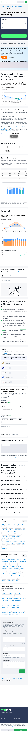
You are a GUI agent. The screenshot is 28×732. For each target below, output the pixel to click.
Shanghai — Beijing (15, 607)
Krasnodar (14, 573)
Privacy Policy (16, 722)
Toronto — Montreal (16, 610)
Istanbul (14, 566)
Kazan (7, 564)
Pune (15, 527)
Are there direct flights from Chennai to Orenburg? (10, 485)
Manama (4, 545)
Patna (18, 543)
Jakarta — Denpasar (6, 610)
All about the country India (7, 409)
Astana (21, 568)
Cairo (3, 578)
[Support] (18, 2)
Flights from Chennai (16, 6)
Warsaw (22, 571)
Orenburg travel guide (20, 126)
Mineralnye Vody (22, 561)
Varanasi (13, 543)
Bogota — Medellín (14, 603)
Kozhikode (8, 541)
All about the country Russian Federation (10, 421)
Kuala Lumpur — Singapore (18, 612)
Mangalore (22, 541)
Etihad (5, 353)
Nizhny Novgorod (13, 561)
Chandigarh (4, 548)
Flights (7, 6)
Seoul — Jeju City (17, 593)
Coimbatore (4, 529)
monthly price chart (8, 130)
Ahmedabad (8, 578)
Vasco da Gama (17, 538)
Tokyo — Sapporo (5, 600)
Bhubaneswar (15, 541)
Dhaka (8, 543)
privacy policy (10, 726)
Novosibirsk (19, 559)
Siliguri (3, 543)
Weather (20, 406)
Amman (15, 578)
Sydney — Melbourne (19, 596)
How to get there (13, 406)
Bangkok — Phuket (15, 605)
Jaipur (24, 538)
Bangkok (22, 531)
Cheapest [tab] (4, 57)
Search (14, 36)
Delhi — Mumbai (5, 603)
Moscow (3, 559)
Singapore (9, 527)
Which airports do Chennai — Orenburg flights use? (12, 494)
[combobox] (14, 276)
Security (15, 720)
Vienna (13, 571)
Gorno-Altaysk (14, 564)
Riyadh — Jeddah (5, 607)
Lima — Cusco (18, 614)
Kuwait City (4, 536)
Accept (20, 730)
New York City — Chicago (7, 598)
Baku (3, 564)
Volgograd (16, 568)
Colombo (11, 529)
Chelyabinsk (4, 568)
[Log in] (26, 2)
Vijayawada (18, 534)
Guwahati (4, 538)
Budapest (8, 573)
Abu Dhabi (4, 531)
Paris (3, 573)
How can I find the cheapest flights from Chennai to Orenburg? (12, 508)
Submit (22, 671)
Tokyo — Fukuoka (5, 605)
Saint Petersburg (11, 559)
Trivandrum (11, 534)
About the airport (15, 429)
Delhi (3, 524)
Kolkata (3, 527)
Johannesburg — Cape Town (8, 614)
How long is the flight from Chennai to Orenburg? (12, 476)
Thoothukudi (4, 534)
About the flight (3, 43)
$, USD (21, 2)
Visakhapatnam (12, 536)
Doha (3, 541)
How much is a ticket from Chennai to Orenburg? (12, 498)
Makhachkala (14, 575)
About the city (5, 406)
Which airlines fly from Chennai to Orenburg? (12, 489)
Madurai (19, 527)
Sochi (25, 559)
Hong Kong (10, 545)
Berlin (18, 571)
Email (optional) (5, 653)
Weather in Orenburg (5, 213)
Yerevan (8, 566)
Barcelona (21, 575)
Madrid (17, 580)
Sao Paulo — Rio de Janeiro (7, 596)
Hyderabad (20, 524)
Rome (8, 571)
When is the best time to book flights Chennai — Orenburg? (12, 503)
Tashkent (20, 573)
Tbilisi (8, 575)
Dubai (24, 529)
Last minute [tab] (11, 57)
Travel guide (3, 722)
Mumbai (8, 524)
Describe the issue (6, 635)
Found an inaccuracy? (22, 465)
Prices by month (13, 43)
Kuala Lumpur (16, 531)
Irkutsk (3, 566)
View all (14, 457)
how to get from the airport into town (8, 128)
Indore (23, 543)
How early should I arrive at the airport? (10, 512)
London (16, 545)
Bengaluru (14, 524)
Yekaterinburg (5, 561)
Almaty (3, 575)
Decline (7, 730)
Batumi (20, 564)
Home (2, 6)
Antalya (19, 566)
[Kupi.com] (4, 2)
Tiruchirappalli (18, 529)
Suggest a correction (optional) (8, 645)
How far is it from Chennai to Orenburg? (10, 480)
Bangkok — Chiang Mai (6, 612)
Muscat (18, 536)
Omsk (13, 580)
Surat (21, 545)
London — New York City (16, 600)
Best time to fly (21, 43)
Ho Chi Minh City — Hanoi (19, 598)
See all (24, 521)
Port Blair (10, 538)
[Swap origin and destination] (25, 21)
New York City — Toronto (7, 593)
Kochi (9, 531)
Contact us (3, 720)
